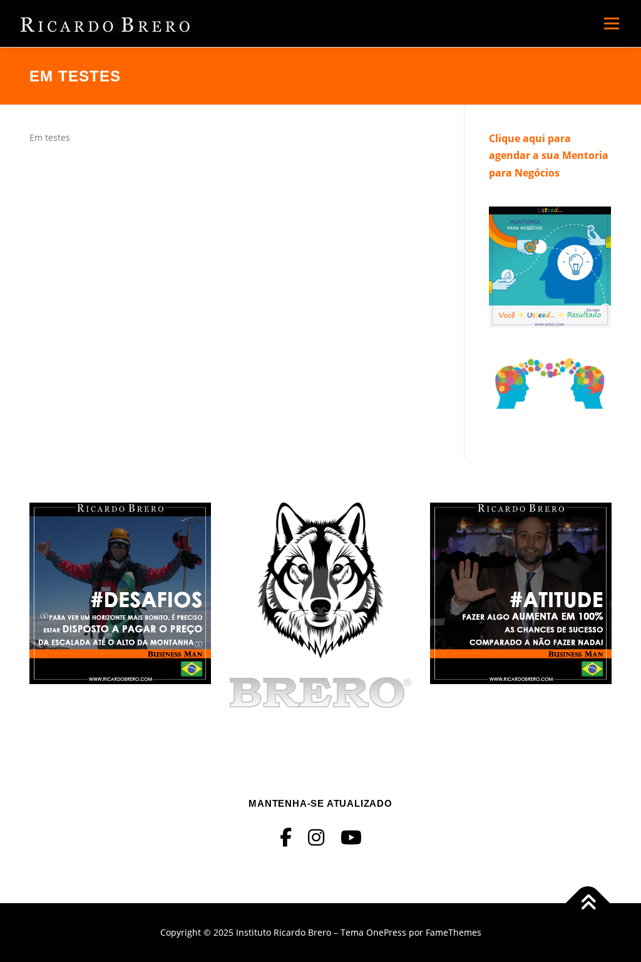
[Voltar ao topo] (588, 903)
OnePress (386, 932)
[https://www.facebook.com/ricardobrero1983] (286, 837)
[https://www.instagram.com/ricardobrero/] (316, 837)
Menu (611, 23)
